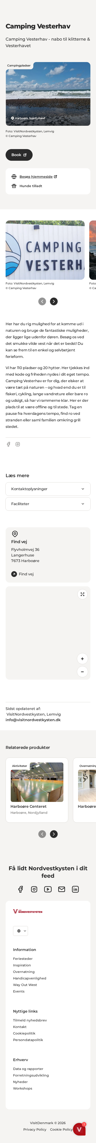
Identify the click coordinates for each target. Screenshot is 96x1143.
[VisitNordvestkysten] (27, 911)
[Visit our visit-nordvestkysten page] (75, 889)
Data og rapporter (28, 1069)
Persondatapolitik (28, 1040)
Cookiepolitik (24, 1033)
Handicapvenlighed (29, 978)
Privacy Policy (34, 1129)
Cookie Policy (61, 1129)
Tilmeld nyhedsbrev (30, 1020)
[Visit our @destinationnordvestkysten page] (48, 889)
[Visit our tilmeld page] (62, 889)
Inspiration (22, 965)
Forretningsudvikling (31, 1075)
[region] (48, 633)
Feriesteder (23, 959)
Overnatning (24, 972)
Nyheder (20, 1082)
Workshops (22, 1088)
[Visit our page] (20, 889)
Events (18, 991)
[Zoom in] (82, 658)
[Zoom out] (82, 671)
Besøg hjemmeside (36, 177)
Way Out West (25, 985)
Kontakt (20, 1027)
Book (16, 155)
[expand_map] (82, 594)
